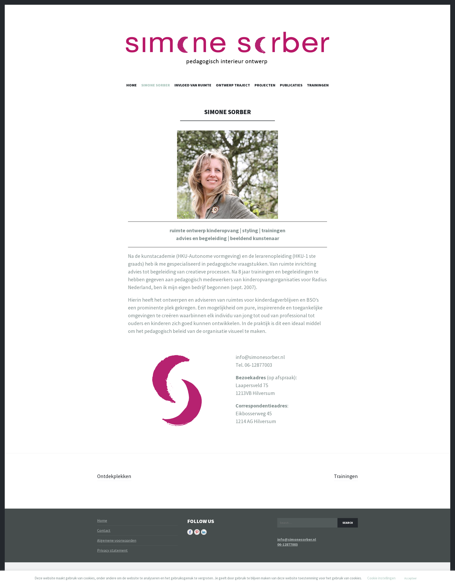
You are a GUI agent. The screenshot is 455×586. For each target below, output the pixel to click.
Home (131, 85)
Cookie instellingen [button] (381, 578)
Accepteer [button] (410, 578)
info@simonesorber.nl (296, 539)
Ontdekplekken (114, 476)
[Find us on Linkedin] (204, 532)
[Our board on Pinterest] (197, 532)
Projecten (265, 85)
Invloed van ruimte (192, 85)
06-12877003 (287, 544)
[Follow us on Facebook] (190, 532)
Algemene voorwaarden (116, 540)
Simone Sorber (155, 85)
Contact (103, 530)
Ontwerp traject (233, 85)
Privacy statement (112, 550)
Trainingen (318, 85)
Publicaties (291, 85)
